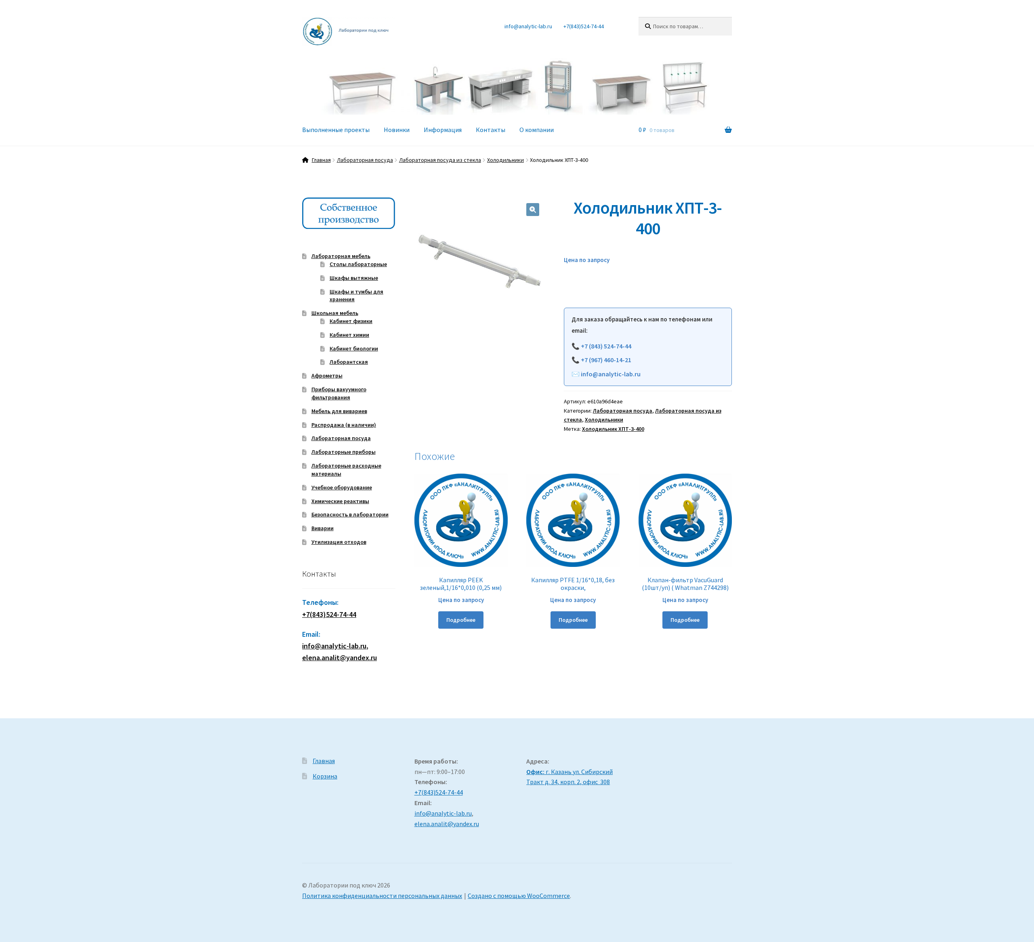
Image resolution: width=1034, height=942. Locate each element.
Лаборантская (349, 361)
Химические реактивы (340, 501)
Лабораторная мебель (340, 256)
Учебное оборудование (341, 487)
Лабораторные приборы (343, 451)
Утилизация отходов (338, 541)
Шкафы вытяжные (354, 277)
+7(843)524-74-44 (583, 26)
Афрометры (327, 375)
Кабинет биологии (354, 348)
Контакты (490, 130)
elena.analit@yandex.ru (446, 824)
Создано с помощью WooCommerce (519, 896)
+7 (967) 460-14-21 (606, 360)
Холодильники (505, 160)
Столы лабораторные (358, 264)
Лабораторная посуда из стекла (440, 160)
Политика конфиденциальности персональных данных (382, 896)
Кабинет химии (349, 334)
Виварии (322, 528)
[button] (532, 209)
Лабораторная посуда (365, 160)
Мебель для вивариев (339, 411)
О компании (536, 130)
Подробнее (460, 619)
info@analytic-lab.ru (528, 26)
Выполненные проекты (336, 130)
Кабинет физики (351, 321)
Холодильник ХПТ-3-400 (613, 428)
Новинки (397, 130)
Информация (443, 130)
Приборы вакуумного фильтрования (338, 393)
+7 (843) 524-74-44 (606, 346)
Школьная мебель (334, 313)
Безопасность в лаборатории (350, 514)
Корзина (325, 776)
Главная (321, 160)
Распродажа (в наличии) (343, 424)
